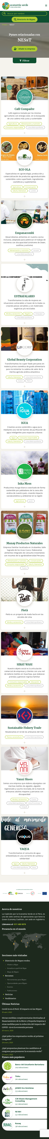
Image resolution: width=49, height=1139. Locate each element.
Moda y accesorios (13, 314)
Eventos (10, 987)
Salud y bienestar (19, 191)
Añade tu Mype (12, 964)
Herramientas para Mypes (16, 979)
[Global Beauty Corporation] (24, 369)
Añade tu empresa (26, 49)
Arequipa (38, 314)
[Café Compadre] (24, 117)
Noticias (9, 994)
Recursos (9, 976)
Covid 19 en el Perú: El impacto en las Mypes (22, 1009)
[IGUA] (24, 431)
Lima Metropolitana (35, 127)
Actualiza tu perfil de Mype (17, 968)
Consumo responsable (14, 127)
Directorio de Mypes (25, 19)
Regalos (28, 314)
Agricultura (12, 124)
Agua (13, 437)
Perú (29, 381)
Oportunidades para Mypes (17, 983)
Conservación (30, 187)
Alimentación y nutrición (30, 124)
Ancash (36, 250)
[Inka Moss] (24, 492)
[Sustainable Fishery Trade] (24, 732)
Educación (35, 682)
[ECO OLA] (24, 179)
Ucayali (24, 807)
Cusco (20, 381)
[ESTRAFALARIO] (24, 306)
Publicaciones (12, 990)
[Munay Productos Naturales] (24, 555)
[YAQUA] (24, 857)
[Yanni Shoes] (24, 792)
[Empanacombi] (24, 243)
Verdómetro (10, 998)
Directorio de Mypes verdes (17, 961)
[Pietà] (24, 615)
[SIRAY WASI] (24, 674)
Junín (31, 501)
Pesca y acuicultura (14, 737)
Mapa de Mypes (13, 972)
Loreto (33, 191)
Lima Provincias (34, 803)
